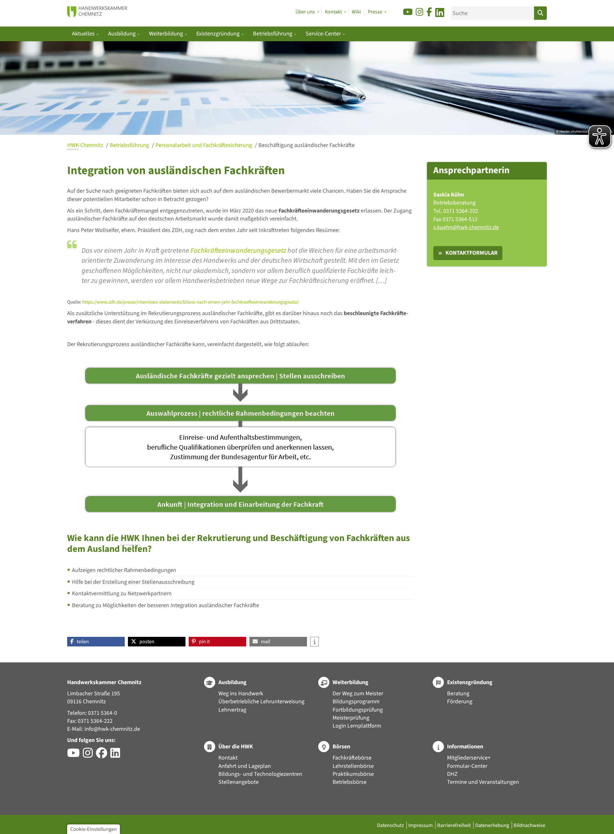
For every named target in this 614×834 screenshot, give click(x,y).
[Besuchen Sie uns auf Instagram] (419, 12)
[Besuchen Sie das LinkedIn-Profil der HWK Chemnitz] (116, 755)
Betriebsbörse (349, 782)
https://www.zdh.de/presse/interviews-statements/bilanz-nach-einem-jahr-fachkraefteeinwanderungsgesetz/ (190, 302)
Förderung (459, 702)
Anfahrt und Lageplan (244, 766)
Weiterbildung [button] (166, 34)
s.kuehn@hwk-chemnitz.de (466, 227)
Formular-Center (467, 766)
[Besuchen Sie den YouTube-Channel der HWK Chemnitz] (75, 755)
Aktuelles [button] (84, 34)
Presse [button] (375, 11)
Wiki (356, 11)
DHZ (452, 774)
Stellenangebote (238, 782)
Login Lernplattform (357, 726)
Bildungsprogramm (356, 702)
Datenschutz (391, 825)
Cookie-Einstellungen (93, 829)
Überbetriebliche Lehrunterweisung (261, 702)
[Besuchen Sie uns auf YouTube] (408, 12)
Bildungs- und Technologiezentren (260, 774)
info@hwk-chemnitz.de (112, 729)
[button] (96, 641)
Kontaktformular (471, 253)
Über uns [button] (305, 11)
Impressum (421, 825)
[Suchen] (540, 13)
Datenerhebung (492, 825)
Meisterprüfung (351, 718)
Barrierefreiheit (454, 825)
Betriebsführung (130, 145)
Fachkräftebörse (352, 758)
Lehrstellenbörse (353, 766)
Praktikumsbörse (353, 774)
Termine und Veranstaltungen (483, 782)
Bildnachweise (529, 825)
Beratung (458, 694)
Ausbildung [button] (122, 34)
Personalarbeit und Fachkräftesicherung (204, 145)
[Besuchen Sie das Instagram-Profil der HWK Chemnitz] (89, 755)
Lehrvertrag (232, 710)
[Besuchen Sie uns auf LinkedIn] (439, 13)
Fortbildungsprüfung (358, 710)
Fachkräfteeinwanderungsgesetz (238, 250)
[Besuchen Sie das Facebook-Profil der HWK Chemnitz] (103, 755)
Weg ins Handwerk (240, 694)
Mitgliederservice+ (469, 758)
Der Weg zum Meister (358, 694)
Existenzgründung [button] (218, 34)
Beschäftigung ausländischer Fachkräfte (306, 145)
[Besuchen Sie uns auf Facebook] (429, 12)
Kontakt (228, 758)
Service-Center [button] (324, 34)
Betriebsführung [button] (273, 34)
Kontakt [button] (333, 11)
